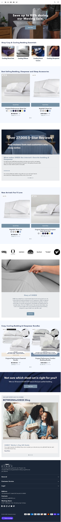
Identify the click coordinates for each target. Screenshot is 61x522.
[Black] (20, 110)
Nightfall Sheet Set (44, 107)
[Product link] (15, 94)
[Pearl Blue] (11, 110)
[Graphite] (18, 110)
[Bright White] (6, 110)
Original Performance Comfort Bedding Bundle (44, 355)
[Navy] (13, 110)
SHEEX (6, 514)
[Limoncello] (22, 110)
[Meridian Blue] (24, 110)
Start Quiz (30, 383)
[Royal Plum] (15, 110)
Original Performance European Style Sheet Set (44, 228)
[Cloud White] (40, 110)
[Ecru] (9, 110)
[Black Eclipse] (47, 110)
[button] (3, 2)
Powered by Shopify (12, 514)
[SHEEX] (11, 2)
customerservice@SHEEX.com (8, 498)
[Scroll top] (58, 520)
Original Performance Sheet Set (15, 107)
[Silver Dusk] (42, 110)
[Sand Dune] (44, 110)
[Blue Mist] (49, 110)
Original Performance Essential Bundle (15, 355)
